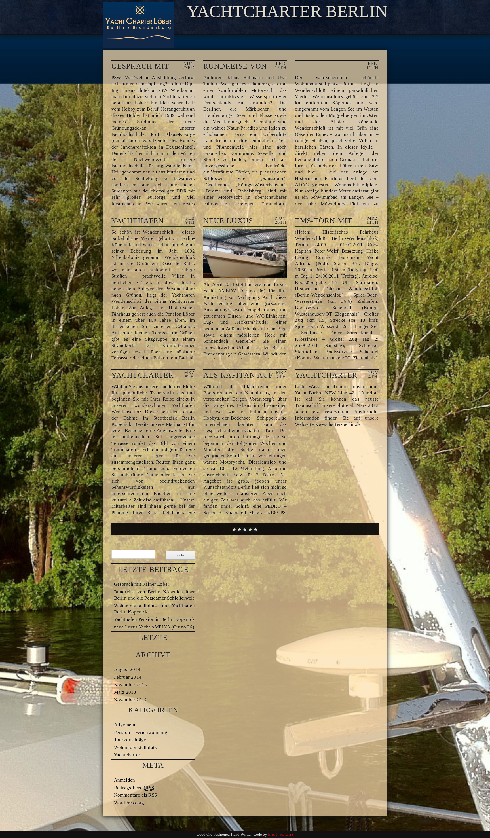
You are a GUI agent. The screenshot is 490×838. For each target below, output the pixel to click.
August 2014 (127, 669)
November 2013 (130, 684)
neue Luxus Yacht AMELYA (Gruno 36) (154, 627)
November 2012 (130, 699)
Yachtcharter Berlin (287, 11)
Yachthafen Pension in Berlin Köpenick (154, 619)
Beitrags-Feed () (135, 787)
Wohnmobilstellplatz (135, 747)
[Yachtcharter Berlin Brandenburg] (138, 46)
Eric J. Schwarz (280, 834)
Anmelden (124, 780)
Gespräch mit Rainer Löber (141, 584)
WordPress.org (129, 802)
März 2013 (125, 692)
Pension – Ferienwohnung (140, 732)
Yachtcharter (127, 754)
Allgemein (125, 724)
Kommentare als (135, 795)
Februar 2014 (127, 677)
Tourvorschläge (130, 739)
